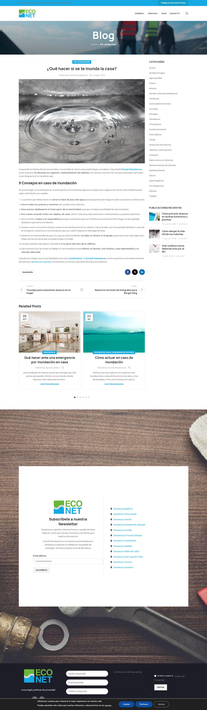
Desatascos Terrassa (123, 562)
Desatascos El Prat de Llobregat (128, 535)
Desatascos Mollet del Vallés (126, 551)
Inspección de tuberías (160, 145)
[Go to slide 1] (74, 397)
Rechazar (144, 704)
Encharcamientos (157, 129)
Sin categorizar (108, 44)
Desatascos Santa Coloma (125, 514)
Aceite (152, 68)
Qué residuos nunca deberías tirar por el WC (173, 248)
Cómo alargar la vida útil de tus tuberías (173, 233)
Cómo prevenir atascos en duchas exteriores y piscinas (175, 216)
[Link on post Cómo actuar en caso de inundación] (114, 332)
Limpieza (153, 155)
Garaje (152, 139)
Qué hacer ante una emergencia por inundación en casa (49, 360)
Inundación (27, 272)
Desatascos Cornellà (123, 530)
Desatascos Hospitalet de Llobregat (129, 525)
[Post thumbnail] (154, 218)
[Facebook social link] (128, 272)
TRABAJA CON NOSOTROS (173, 3)
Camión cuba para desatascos (163, 93)
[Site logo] (27, 13)
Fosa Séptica (155, 134)
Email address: (40, 556)
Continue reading (49, 384)
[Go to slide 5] (86, 397)
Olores (152, 175)
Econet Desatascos (78, 75)
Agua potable (155, 78)
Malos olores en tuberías (161, 160)
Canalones (154, 98)
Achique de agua (102, 352)
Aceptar (126, 704)
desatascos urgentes (42, 262)
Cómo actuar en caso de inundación (114, 360)
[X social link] (135, 272)
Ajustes (161, 704)
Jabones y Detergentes (160, 150)
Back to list (82, 289)
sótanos (153, 191)
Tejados (153, 196)
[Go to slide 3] (80, 397)
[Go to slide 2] (77, 397)
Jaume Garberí (52, 367)
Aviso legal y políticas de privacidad (38, 690)
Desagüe (153, 114)
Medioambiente (157, 170)
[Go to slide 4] (83, 397)
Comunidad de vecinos (123, 352)
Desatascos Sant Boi (123, 519)
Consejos (153, 109)
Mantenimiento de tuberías (162, 165)
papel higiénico (156, 180)
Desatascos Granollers (124, 567)
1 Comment (182, 224)
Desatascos (154, 119)
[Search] (187, 13)
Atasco (152, 83)
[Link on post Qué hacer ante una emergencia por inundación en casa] (49, 332)
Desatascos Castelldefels (125, 541)
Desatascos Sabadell (123, 546)
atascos (152, 88)
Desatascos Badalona (123, 509)
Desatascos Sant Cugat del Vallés (128, 557)
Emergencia (49, 352)
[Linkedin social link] (142, 272)
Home (94, 44)
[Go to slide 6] (89, 397)
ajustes (108, 705)
